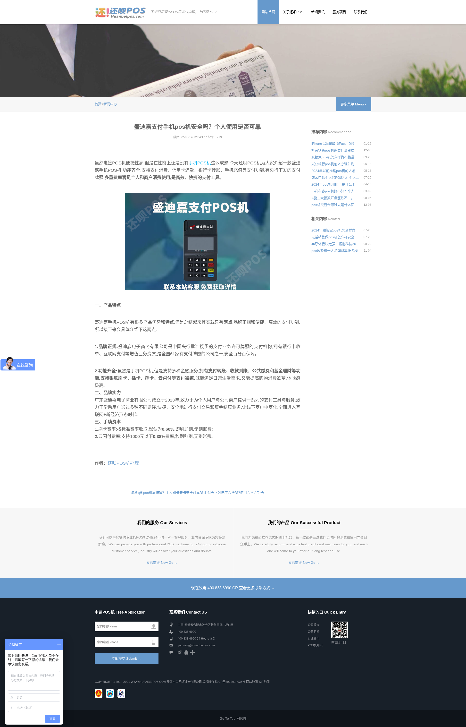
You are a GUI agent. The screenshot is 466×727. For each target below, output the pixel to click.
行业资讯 (313, 638)
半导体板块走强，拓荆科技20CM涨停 (335, 244)
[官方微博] (180, 652)
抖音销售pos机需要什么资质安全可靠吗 (335, 150)
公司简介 (313, 625)
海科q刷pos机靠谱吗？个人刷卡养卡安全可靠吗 (167, 493)
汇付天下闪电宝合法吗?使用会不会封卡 (234, 493)
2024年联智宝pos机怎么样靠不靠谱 (335, 230)
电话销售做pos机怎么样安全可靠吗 (335, 237)
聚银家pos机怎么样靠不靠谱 (332, 157)
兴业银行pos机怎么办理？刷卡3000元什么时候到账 (335, 164)
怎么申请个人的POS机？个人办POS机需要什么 (335, 178)
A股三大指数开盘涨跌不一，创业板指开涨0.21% (335, 198)
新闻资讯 (318, 12)
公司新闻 (313, 631)
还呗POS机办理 (123, 463)
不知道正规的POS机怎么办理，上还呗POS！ (184, 12)
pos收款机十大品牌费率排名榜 (334, 251)
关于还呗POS (293, 12)
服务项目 (339, 12)
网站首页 (268, 12)
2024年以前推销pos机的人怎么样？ (335, 171)
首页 (98, 104)
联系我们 (360, 12)
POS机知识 (315, 645)
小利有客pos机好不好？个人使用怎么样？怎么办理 (335, 191)
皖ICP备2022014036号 (230, 682)
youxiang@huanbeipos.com (196, 645)
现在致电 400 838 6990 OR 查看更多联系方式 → (233, 588)
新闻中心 (110, 104)
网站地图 (252, 682)
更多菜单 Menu (353, 104)
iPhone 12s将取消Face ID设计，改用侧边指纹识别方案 (335, 143)
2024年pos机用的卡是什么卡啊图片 (335, 184)
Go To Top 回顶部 (233, 718)
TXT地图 (264, 682)
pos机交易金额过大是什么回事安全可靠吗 (335, 205)
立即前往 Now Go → (162, 562)
